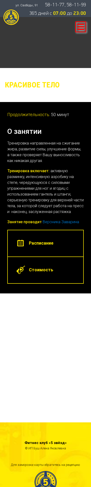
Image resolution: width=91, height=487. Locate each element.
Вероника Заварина (61, 222)
